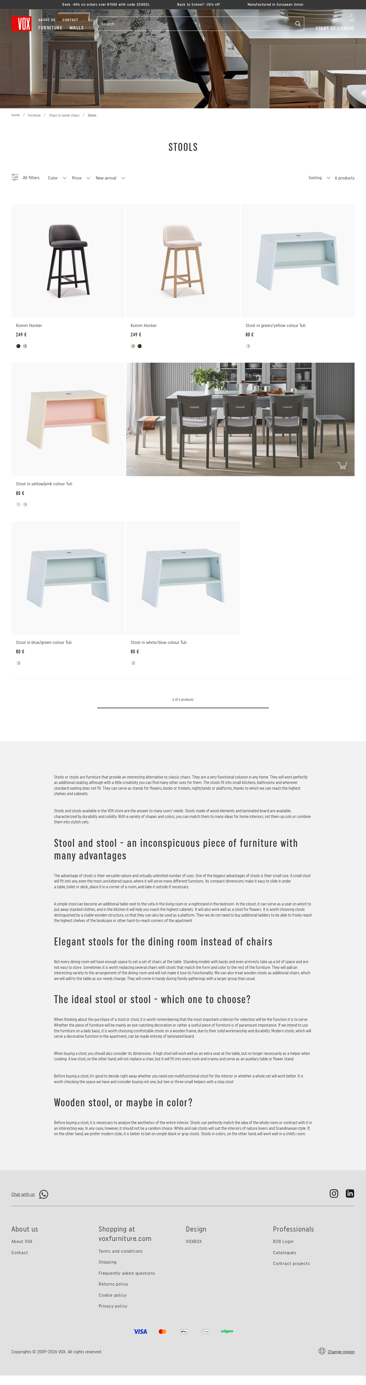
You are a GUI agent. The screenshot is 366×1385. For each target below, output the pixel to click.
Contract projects (291, 1263)
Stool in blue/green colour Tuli (44, 642)
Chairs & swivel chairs (64, 115)
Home (15, 115)
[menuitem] (50, 28)
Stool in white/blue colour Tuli (159, 642)
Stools (92, 115)
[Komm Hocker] (68, 261)
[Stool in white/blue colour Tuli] (183, 578)
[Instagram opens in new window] (334, 1193)
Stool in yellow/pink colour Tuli (44, 483)
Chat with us (23, 1194)
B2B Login (283, 1241)
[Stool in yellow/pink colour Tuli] (68, 419)
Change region (341, 1351)
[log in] (335, 18)
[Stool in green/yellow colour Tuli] (298, 261)
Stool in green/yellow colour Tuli (276, 325)
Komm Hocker (29, 325)
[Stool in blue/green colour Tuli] (68, 578)
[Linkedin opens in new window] (350, 1193)
